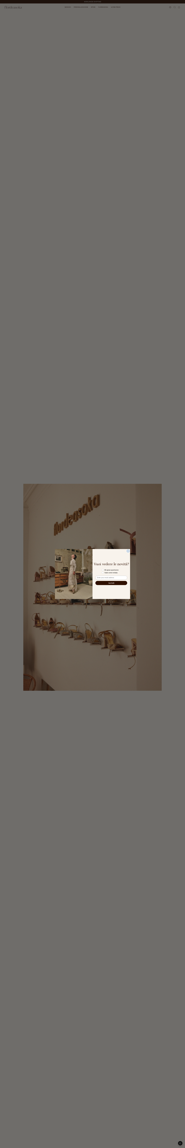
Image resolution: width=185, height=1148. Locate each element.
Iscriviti (111, 583)
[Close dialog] (128, 551)
